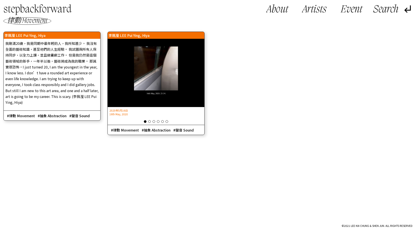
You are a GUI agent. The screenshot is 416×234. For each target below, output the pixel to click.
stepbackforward (37, 9)
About (277, 9)
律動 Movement (22, 115)
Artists (314, 9)
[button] (145, 121)
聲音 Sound (81, 115)
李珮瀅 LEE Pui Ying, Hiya (25, 35)
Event (351, 9)
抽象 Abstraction (53, 115)
